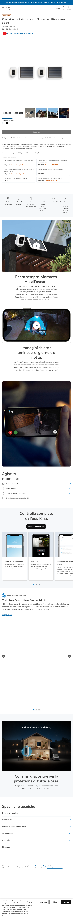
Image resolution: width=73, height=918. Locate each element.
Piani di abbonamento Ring (55, 868)
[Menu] (3, 8)
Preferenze (43, 902)
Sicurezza (6, 847)
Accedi (58, 8)
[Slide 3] (36, 709)
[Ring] (8, 8)
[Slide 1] (33, 709)
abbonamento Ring (40, 866)
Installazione (7, 833)
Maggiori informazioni (36, 526)
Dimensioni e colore (10, 813)
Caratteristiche (8, 820)
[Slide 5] (39, 709)
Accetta (66, 902)
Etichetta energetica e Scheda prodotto (20, 33)
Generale (6, 840)
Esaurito (36, 132)
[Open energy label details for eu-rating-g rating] (4, 33)
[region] (36, 246)
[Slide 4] (38, 709)
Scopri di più (63, 2)
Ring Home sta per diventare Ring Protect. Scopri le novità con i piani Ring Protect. (32, 2)
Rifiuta (54, 902)
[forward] (69, 656)
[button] (7, 113)
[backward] (3, 656)
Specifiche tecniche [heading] (18, 806)
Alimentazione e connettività (14, 826)
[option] (3, 123)
